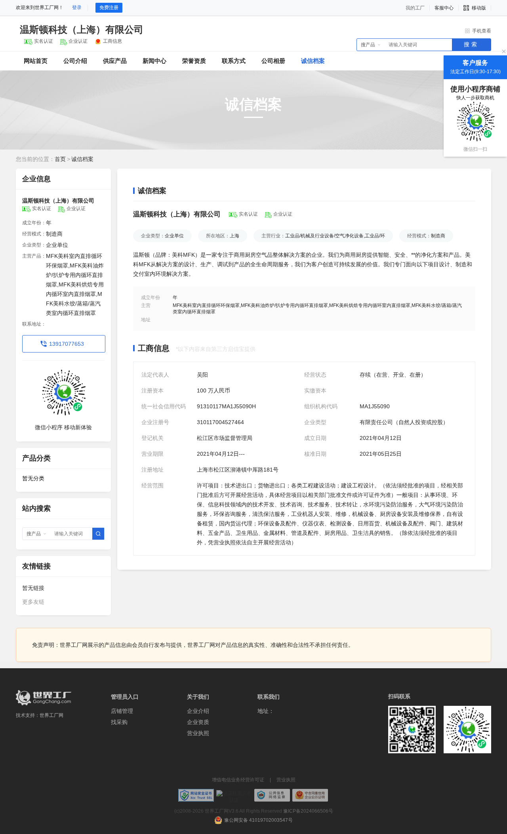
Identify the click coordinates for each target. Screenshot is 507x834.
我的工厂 (415, 8)
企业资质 (198, 722)
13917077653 (66, 344)
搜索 (471, 44)
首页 (60, 159)
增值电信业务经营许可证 (238, 780)
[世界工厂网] (43, 697)
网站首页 (36, 60)
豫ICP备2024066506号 (308, 811)
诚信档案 (313, 60)
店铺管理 (122, 711)
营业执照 (198, 733)
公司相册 (273, 60)
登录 (77, 7)
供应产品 (115, 60)
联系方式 (234, 60)
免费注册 (108, 7)
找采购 (119, 722)
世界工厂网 (51, 715)
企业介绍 (198, 711)
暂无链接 (33, 588)
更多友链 (33, 602)
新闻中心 (154, 60)
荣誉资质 (194, 60)
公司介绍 (75, 60)
